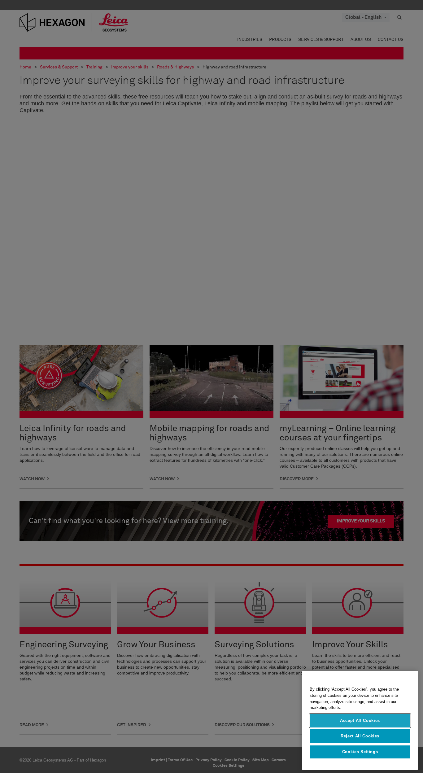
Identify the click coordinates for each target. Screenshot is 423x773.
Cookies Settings (360, 751)
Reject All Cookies (360, 736)
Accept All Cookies (360, 720)
